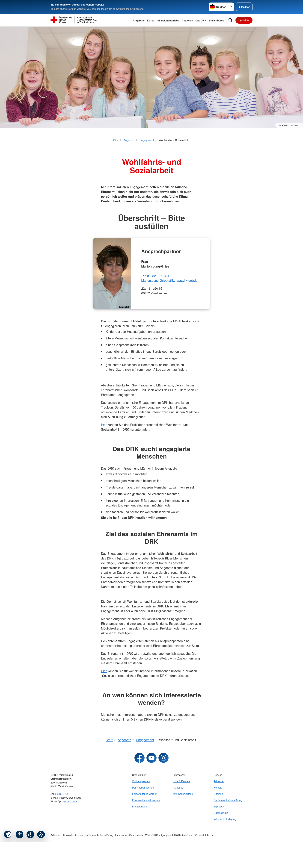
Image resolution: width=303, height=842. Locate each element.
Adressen (219, 781)
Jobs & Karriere (181, 781)
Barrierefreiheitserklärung (228, 800)
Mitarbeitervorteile (183, 794)
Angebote (139, 20)
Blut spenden (139, 806)
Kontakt (218, 787)
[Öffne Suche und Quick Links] (230, 20)
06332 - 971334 (158, 275)
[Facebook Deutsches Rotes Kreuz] (139, 758)
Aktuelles (178, 787)
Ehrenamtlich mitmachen (146, 800)
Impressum (220, 806)
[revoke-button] (7, 834)
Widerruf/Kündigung (225, 819)
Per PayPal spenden (143, 787)
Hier (104, 424)
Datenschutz (221, 813)
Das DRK (200, 20)
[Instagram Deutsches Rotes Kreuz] (163, 758)
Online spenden (141, 781)
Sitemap (218, 794)
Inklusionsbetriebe (168, 20)
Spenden (243, 20)
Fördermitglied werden (144, 794)
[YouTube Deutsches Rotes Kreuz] (151, 758)
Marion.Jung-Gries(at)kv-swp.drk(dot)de (169, 280)
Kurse (150, 20)
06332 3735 (61, 794)
